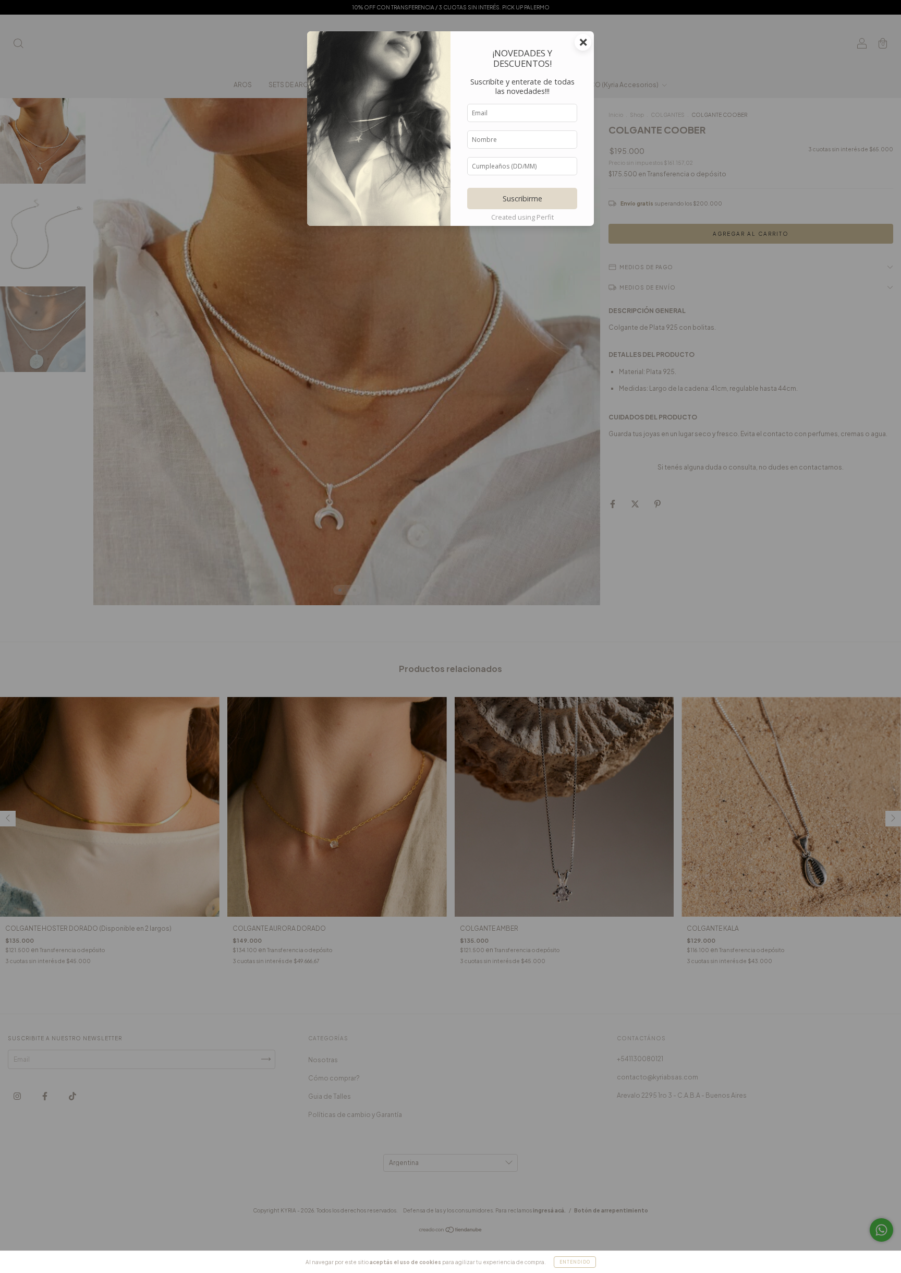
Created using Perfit (522, 217)
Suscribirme (522, 198)
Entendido (574, 1262)
